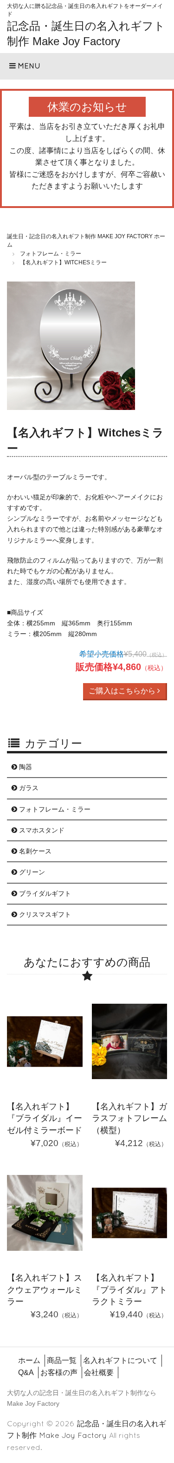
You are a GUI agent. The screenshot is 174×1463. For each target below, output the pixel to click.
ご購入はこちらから (123, 691)
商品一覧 (62, 1360)
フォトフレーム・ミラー (53, 809)
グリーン (31, 872)
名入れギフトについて (120, 1360)
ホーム (29, 1360)
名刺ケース (34, 851)
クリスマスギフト (44, 914)
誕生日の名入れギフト (97, 1392)
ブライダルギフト (44, 893)
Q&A (26, 1372)
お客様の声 (58, 1372)
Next (153, 348)
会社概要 (99, 1372)
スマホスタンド (40, 830)
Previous (21, 348)
